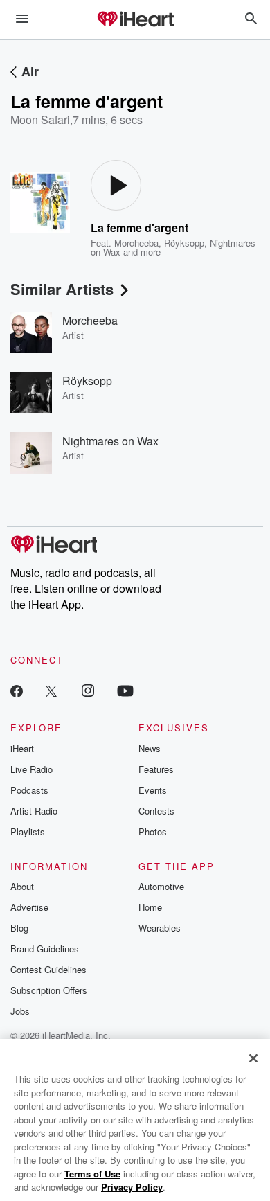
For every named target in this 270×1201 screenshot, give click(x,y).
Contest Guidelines (48, 969)
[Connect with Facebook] (16, 690)
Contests (156, 810)
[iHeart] (135, 20)
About (22, 886)
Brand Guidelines (44, 948)
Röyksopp (184, 242)
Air (30, 71)
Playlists (27, 831)
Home (150, 907)
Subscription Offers (48, 990)
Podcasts (29, 790)
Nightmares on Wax (110, 441)
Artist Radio (33, 810)
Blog (19, 927)
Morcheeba (136, 242)
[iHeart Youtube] (125, 690)
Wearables (159, 927)
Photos (152, 831)
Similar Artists (62, 289)
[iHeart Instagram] (88, 690)
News (149, 748)
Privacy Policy (132, 1186)
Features (156, 769)
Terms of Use (92, 1173)
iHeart (22, 748)
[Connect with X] (51, 690)
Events (152, 790)
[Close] (253, 1058)
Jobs (20, 1010)
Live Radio (31, 769)
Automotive (161, 886)
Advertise (29, 907)
